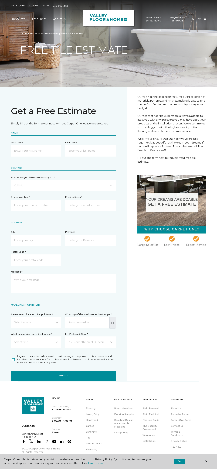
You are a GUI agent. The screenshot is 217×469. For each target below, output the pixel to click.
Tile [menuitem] (88, 437)
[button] (193, 19)
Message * (16, 272)
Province (70, 232)
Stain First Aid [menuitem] (150, 414)
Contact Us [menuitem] (177, 425)
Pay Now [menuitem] (176, 446)
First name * (17, 142)
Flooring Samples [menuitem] (124, 414)
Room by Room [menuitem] (180, 414)
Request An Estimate (177, 19)
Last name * (71, 142)
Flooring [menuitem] (90, 408)
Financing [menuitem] (91, 449)
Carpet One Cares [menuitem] (181, 420)
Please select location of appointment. (32, 314)
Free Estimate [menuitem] (94, 443)
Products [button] (18, 19)
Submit (63, 375)
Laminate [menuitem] (91, 431)
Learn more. (95, 463)
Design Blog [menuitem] (121, 432)
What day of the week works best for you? (88, 314)
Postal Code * (18, 252)
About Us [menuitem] (176, 408)
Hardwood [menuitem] (92, 420)
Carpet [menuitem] (90, 425)
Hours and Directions (153, 19)
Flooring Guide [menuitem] (150, 420)
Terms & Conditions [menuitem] (177, 433)
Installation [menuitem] (149, 441)
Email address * (73, 197)
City (13, 232)
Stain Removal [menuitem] (150, 408)
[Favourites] (199, 19)
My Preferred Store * (76, 334)
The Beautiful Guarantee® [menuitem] (150, 427)
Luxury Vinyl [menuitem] (93, 414)
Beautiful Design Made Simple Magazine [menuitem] (123, 423)
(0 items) (205, 19)
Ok (179, 461)
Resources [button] (39, 19)
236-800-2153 (60, 5)
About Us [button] (59, 19)
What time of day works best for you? (31, 334)
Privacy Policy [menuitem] (179, 441)
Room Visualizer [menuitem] (123, 408)
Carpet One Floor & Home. (45, 448)
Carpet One (26, 33)
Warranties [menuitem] (148, 435)
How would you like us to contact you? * (33, 177)
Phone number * (20, 197)
